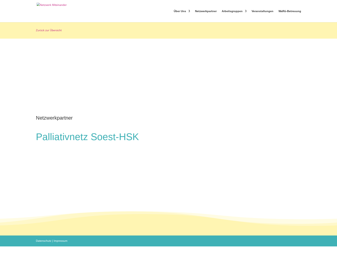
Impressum (60, 240)
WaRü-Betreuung (289, 11)
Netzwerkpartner (206, 11)
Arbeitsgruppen (232, 11)
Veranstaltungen (262, 11)
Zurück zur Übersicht (49, 30)
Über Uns (180, 11)
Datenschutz (43, 240)
